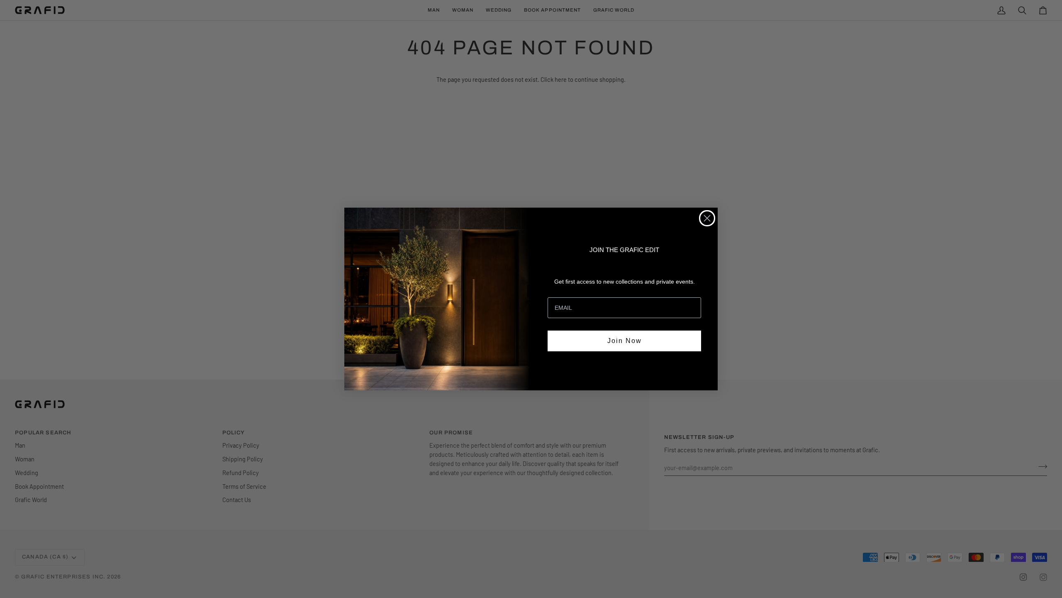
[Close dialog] (707, 218)
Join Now (624, 340)
